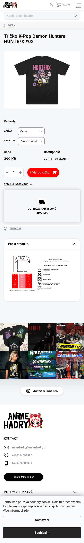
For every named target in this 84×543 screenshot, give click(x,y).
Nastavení (42, 520)
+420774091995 (22, 455)
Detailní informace (16, 184)
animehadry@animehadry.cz (29, 447)
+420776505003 (22, 462)
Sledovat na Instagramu (45, 390)
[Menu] (79, 5)
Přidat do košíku (39, 172)
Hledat (75, 15)
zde (26, 510)
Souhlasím (42, 533)
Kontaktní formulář (23, 477)
